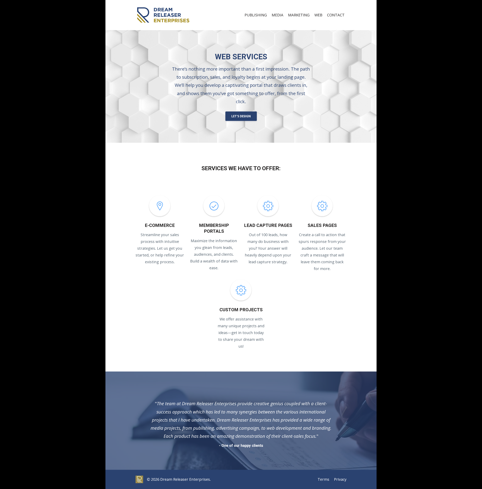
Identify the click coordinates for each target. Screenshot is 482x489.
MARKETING (299, 15)
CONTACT (336, 15)
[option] (241, 420)
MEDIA (277, 15)
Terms (323, 479)
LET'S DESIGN (241, 116)
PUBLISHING (256, 15)
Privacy (340, 479)
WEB (318, 15)
